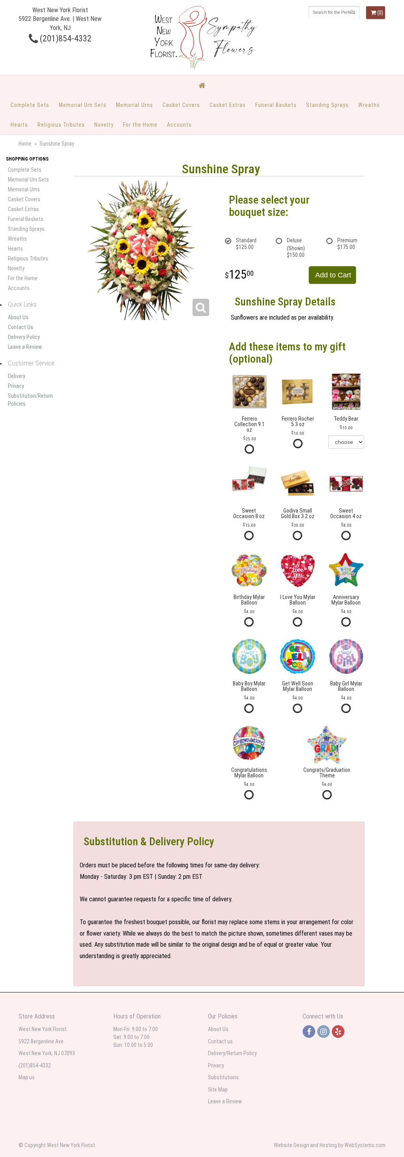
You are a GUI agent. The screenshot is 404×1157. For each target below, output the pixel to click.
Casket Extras (227, 105)
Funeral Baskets (276, 105)
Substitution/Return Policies (30, 400)
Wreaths (369, 105)
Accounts (179, 125)
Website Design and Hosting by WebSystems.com (329, 1145)
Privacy (16, 386)
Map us (27, 1077)
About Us (18, 317)
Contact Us (20, 327)
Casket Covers (181, 105)
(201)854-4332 (65, 38)
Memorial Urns (134, 105)
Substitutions (223, 1077)
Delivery (16, 376)
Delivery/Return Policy (232, 1053)
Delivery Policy (24, 337)
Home (25, 143)
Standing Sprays (327, 105)
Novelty (104, 125)
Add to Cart (333, 275)
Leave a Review (25, 347)
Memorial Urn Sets (83, 105)
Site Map (218, 1089)
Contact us (220, 1041)
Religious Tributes (61, 125)
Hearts (19, 125)
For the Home (140, 125)
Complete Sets (30, 105)
